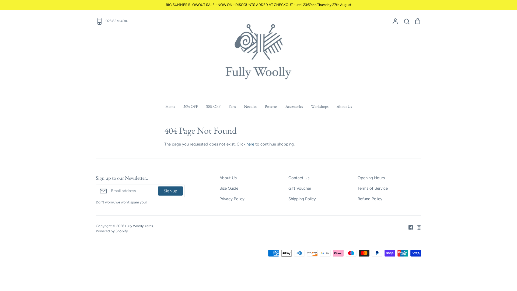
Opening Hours (371, 177)
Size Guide (228, 188)
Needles (250, 106)
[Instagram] (417, 226)
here (250, 144)
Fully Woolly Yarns (139, 226)
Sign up (170, 190)
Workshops (320, 106)
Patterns (271, 106)
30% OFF (213, 106)
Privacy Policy (231, 198)
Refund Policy (370, 198)
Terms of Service (373, 188)
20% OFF (190, 106)
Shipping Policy (302, 198)
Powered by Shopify (112, 231)
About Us (344, 106)
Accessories (294, 106)
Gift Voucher (299, 188)
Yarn (232, 106)
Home (170, 106)
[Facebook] (408, 226)
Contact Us (298, 177)
